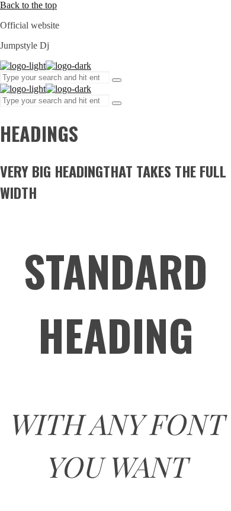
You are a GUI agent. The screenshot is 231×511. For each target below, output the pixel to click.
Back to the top (28, 5)
